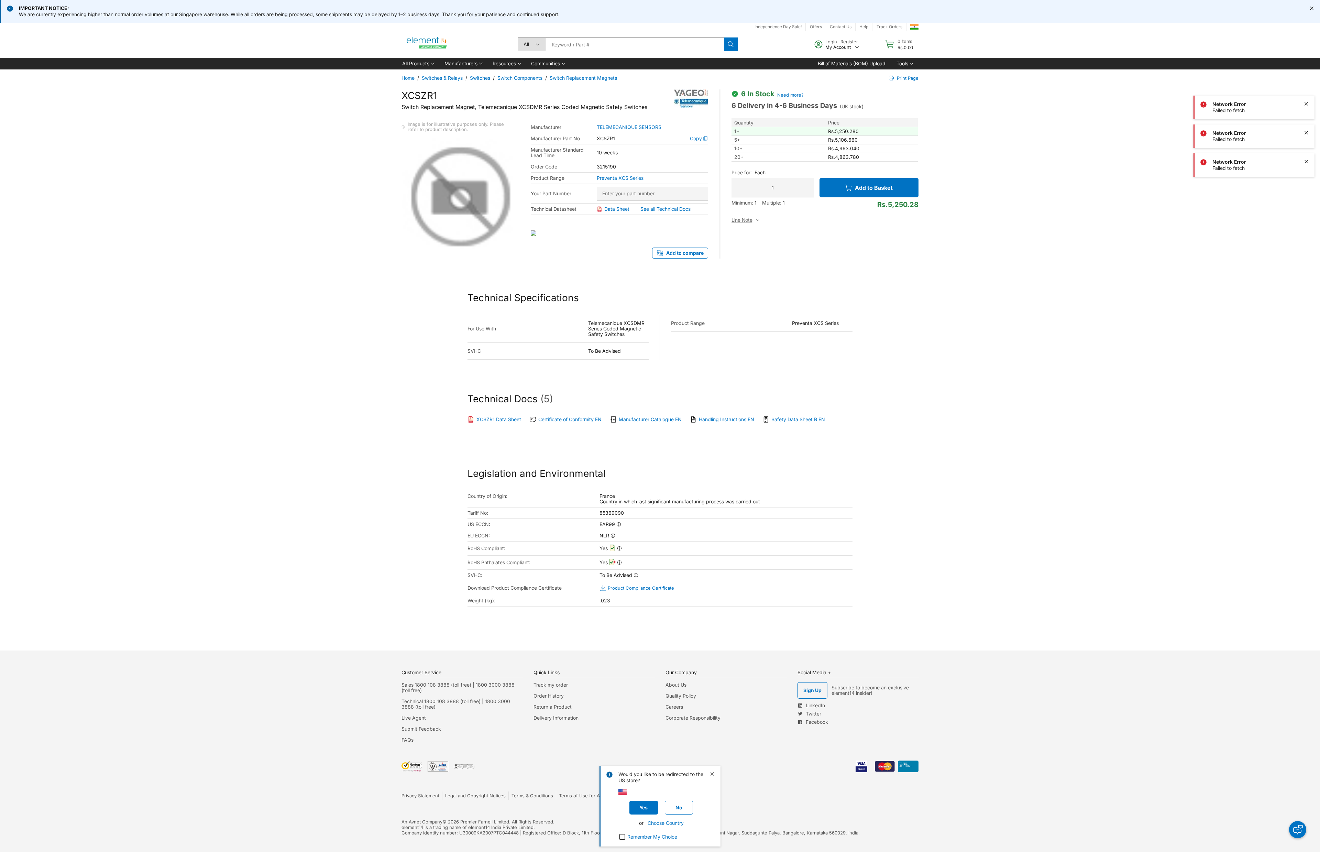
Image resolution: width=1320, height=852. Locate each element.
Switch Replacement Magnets (583, 78)
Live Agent (414, 718)
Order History (549, 696)
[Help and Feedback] (1297, 829)
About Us (676, 685)
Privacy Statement (420, 795)
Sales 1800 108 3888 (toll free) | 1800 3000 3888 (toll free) (458, 687)
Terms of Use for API (581, 795)
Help (863, 26)
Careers (674, 707)
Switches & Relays (442, 78)
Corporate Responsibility (693, 718)
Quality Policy (681, 696)
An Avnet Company (422, 821)
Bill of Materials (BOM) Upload (852, 63)
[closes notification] (1312, 8)
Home (408, 78)
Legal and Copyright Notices (475, 795)
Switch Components (519, 78)
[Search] (731, 44)
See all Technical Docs (665, 209)
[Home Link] (427, 44)
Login (831, 41)
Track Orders (889, 26)
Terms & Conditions (532, 795)
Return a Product (553, 707)
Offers (816, 26)
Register (849, 41)
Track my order (551, 685)
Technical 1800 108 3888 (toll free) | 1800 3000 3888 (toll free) (456, 704)
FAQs (408, 740)
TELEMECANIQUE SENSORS (629, 127)
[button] (418, 63)
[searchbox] (635, 44)
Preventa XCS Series (620, 178)
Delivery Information (556, 718)
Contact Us (840, 26)
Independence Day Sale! (778, 26)
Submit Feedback (421, 729)
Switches (480, 78)
